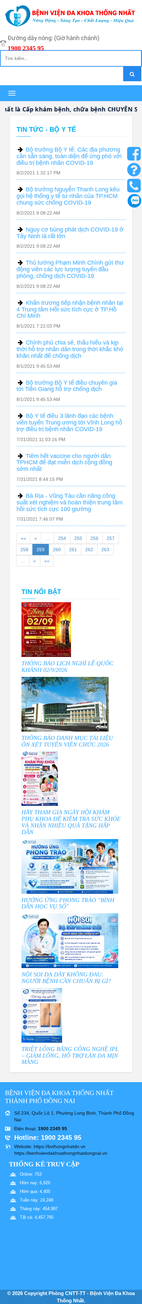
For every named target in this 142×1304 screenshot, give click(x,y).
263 (105, 549)
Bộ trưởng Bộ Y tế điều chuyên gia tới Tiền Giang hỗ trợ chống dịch (67, 386)
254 (62, 538)
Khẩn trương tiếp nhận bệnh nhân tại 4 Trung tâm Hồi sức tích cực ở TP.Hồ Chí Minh (70, 309)
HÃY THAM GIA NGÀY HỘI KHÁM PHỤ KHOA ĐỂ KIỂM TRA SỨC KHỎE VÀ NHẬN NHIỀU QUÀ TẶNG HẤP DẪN (71, 822)
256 (94, 538)
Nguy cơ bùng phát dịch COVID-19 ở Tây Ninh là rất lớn (70, 232)
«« (23, 538)
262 (89, 549)
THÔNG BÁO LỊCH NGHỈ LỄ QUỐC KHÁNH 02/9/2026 (67, 666)
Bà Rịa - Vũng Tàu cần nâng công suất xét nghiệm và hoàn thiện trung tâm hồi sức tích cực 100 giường (70, 502)
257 (111, 538)
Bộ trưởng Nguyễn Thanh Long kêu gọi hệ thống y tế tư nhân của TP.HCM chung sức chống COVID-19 (68, 196)
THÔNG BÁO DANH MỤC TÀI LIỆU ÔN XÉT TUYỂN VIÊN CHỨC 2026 (67, 741)
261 (73, 549)
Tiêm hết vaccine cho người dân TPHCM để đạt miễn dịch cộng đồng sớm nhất (64, 463)
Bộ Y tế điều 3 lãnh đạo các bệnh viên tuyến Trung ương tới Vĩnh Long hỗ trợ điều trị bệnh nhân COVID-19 (69, 422)
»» (47, 560)
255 (78, 538)
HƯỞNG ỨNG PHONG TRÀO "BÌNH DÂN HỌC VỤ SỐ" (67, 903)
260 (57, 549)
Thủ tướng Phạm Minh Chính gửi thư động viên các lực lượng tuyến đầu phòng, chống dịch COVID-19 (70, 269)
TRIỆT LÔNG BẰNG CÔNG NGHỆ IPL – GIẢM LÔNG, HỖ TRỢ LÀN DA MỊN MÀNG (70, 1056)
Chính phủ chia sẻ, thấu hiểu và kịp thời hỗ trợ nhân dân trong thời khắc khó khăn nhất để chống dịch (70, 349)
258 (24, 549)
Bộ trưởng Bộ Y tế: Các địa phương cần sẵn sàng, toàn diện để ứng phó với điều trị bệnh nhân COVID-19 (69, 156)
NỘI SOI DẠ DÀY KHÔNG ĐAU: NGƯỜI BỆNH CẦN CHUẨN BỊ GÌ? (66, 977)
